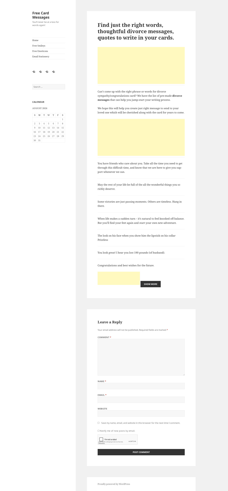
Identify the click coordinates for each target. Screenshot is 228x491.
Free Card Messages (40, 15)
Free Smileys (38, 45)
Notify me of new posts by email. (117, 430)
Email (102, 395)
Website (102, 408)
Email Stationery (40, 56)
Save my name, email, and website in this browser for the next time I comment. (140, 422)
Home (35, 40)
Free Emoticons (40, 51)
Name (102, 381)
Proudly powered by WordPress (114, 484)
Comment (104, 337)
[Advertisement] (141, 65)
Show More (150, 284)
